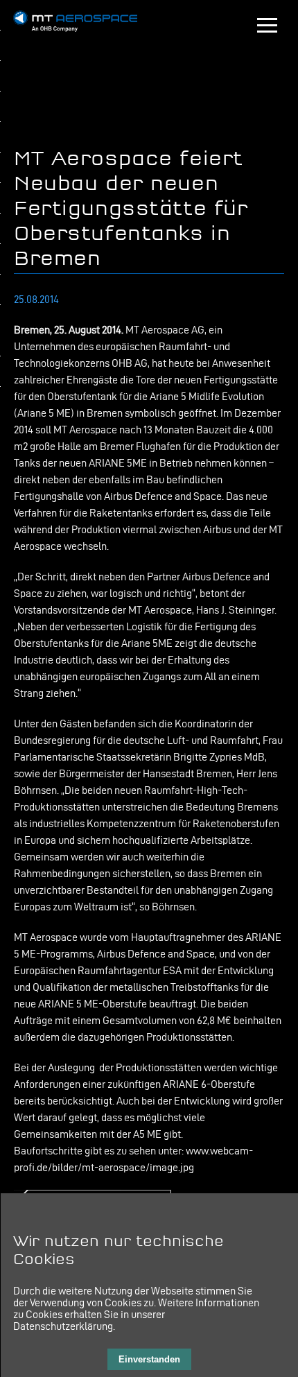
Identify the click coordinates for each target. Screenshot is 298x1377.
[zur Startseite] (75, 28)
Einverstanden (149, 1359)
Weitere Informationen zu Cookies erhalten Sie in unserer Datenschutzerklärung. (136, 1314)
